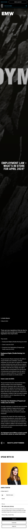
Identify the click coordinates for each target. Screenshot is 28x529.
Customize (14, 522)
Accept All (14, 519)
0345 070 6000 (4, 2)
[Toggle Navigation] (25, 11)
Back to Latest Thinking (15, 443)
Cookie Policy (11, 514)
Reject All (14, 526)
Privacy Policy (5, 514)
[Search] (26, 5)
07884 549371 (5, 491)
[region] (14, 516)
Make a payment (17, 2)
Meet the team (9, 495)
